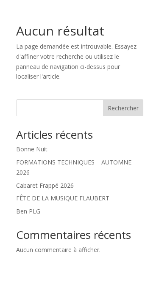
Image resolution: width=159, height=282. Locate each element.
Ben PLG (28, 211)
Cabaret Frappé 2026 (45, 185)
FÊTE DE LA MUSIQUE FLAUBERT (62, 198)
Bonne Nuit (31, 149)
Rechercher (123, 108)
